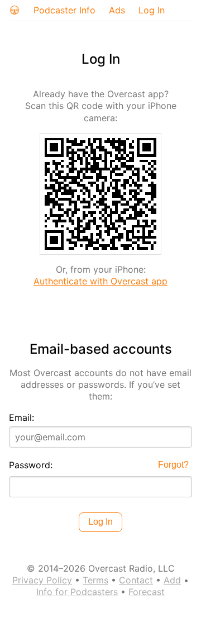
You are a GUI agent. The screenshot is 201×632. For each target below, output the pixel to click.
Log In (151, 10)
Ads (117, 10)
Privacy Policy (42, 580)
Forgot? (173, 464)
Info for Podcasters (77, 591)
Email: (21, 417)
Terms (95, 580)
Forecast (146, 591)
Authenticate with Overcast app (101, 281)
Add (172, 580)
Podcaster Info (64, 10)
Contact (136, 580)
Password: (30, 465)
